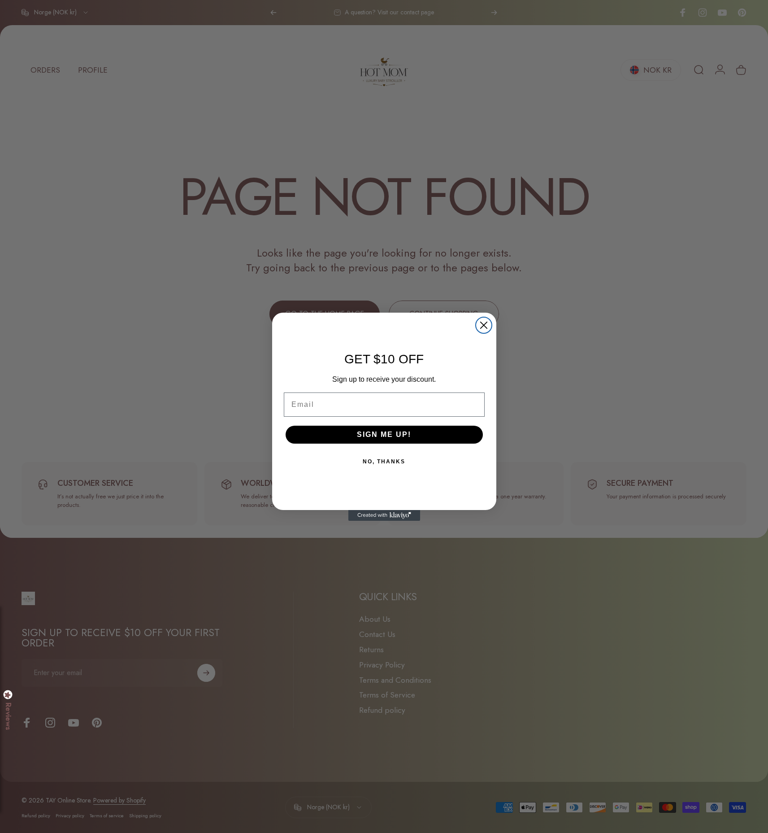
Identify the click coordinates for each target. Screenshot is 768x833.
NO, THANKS (384, 461)
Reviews (8, 716)
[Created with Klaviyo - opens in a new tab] (384, 515)
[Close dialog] (484, 325)
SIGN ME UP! (384, 434)
